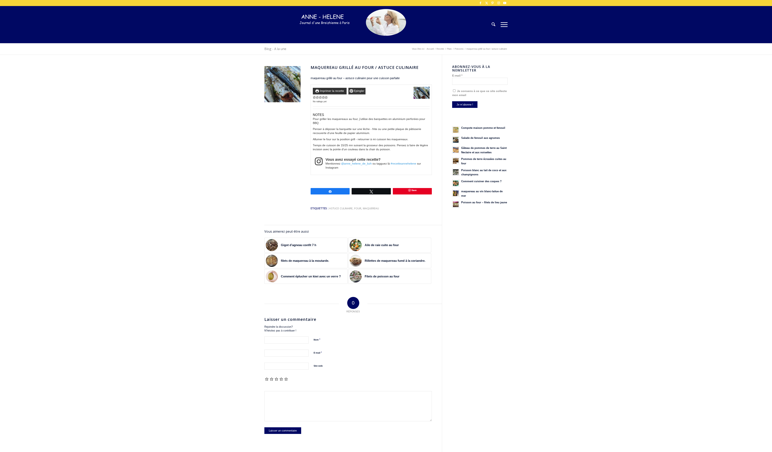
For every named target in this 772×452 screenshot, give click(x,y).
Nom (317, 339)
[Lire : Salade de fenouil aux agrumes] (455, 139)
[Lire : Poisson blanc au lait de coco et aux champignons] (455, 172)
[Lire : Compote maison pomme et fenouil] (455, 129)
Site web (318, 366)
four (357, 208)
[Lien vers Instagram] (499, 3)
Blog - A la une (275, 49)
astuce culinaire (341, 208)
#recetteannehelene (403, 163)
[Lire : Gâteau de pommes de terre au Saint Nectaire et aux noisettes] (455, 149)
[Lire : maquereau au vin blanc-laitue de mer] (455, 193)
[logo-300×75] (325, 30)
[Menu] (503, 24)
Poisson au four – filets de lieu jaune (484, 202)
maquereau (371, 208)
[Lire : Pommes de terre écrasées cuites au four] (455, 161)
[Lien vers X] (487, 3)
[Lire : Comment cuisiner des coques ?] (455, 183)
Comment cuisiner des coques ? (481, 181)
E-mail (318, 352)
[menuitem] (493, 24)
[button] (314, 97)
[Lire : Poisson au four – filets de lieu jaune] (455, 204)
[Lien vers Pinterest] (493, 3)
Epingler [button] (358, 90)
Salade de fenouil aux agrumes (480, 137)
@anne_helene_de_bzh (356, 163)
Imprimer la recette (331, 90)
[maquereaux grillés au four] (282, 84)
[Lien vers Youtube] (505, 3)
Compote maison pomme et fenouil (483, 127)
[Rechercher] (493, 24)
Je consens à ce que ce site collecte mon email (479, 93)
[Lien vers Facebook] (480, 3)
